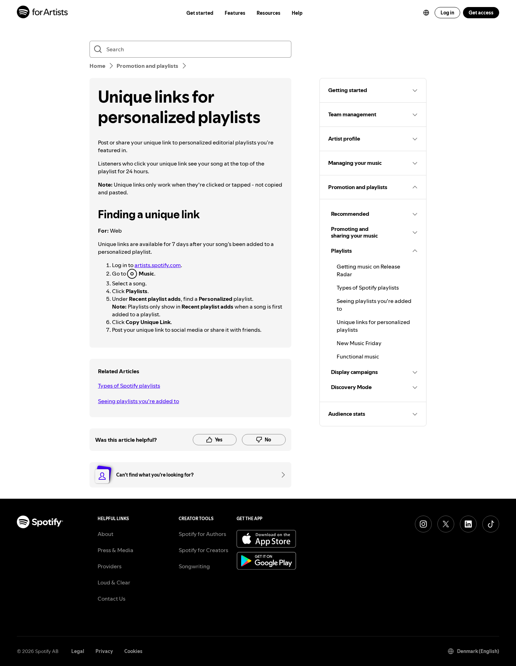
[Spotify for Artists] (42, 13)
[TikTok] (490, 524)
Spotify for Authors (202, 534)
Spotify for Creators (203, 550)
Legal (77, 651)
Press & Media (115, 550)
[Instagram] (423, 524)
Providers (109, 566)
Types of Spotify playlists (129, 385)
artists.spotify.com (157, 265)
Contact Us (111, 598)
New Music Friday (359, 343)
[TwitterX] (445, 524)
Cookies (133, 651)
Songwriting (194, 566)
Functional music (358, 356)
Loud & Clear (114, 582)
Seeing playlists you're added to (138, 401)
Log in (447, 12)
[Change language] (426, 12)
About (105, 534)
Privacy (104, 651)
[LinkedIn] (468, 524)
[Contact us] (281, 474)
